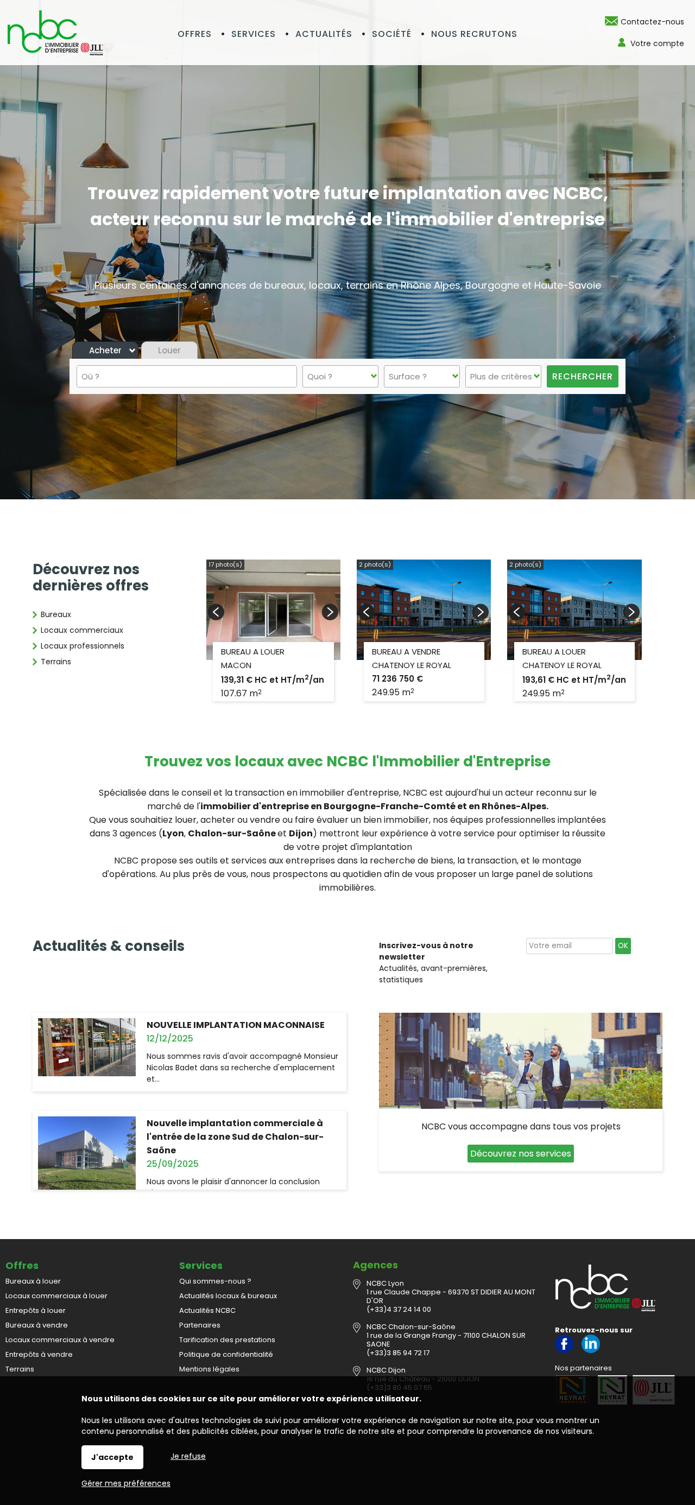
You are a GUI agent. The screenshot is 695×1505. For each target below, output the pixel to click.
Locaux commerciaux (82, 630)
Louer (169, 350)
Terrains (56, 661)
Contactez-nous (652, 21)
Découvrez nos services (520, 1153)
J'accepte (112, 1457)
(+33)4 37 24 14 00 (399, 1309)
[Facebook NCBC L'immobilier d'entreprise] (564, 1350)
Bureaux (56, 614)
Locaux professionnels (82, 645)
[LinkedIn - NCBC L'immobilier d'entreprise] (591, 1350)
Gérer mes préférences (125, 1483)
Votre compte (657, 43)
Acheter (105, 350)
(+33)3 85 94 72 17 (398, 1353)
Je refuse (188, 1456)
